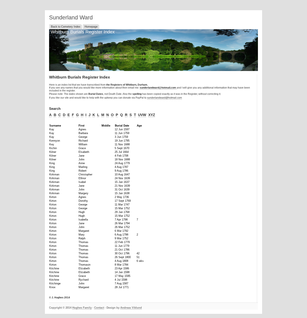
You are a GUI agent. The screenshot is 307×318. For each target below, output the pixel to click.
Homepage (91, 26)
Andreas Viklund (131, 307)
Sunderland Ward (71, 17)
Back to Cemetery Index (65, 26)
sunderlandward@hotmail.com (164, 97)
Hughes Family (82, 307)
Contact (99, 307)
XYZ (151, 115)
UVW (142, 115)
